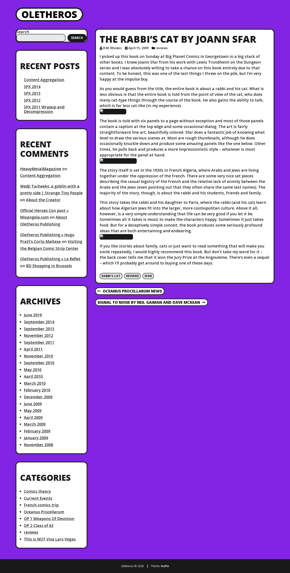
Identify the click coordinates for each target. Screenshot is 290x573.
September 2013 (39, 328)
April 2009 (33, 417)
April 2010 (33, 376)
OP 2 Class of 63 (38, 525)
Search (22, 31)
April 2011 (33, 349)
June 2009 (33, 403)
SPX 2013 (32, 93)
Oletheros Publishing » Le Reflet (50, 259)
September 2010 (39, 362)
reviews (31, 532)
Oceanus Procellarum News (129, 291)
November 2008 (38, 444)
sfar (148, 276)
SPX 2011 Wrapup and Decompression (44, 109)
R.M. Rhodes (112, 48)
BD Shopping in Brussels (49, 265)
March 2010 (35, 383)
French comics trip (41, 505)
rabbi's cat (111, 276)
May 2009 (32, 410)
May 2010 (32, 369)
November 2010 (38, 356)
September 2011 (39, 342)
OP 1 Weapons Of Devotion (49, 518)
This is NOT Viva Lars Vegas (50, 539)
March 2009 (35, 424)
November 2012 (38, 335)
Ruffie (165, 566)
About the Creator (43, 199)
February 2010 (37, 390)
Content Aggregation (44, 79)
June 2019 (33, 315)
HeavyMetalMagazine (40, 168)
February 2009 (37, 431)
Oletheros (49, 14)
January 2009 (36, 437)
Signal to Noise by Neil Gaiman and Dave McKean (148, 303)
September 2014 (39, 322)
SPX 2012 (32, 100)
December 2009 (38, 397)
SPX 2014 (32, 86)
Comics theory (37, 491)
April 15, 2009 (138, 48)
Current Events (38, 498)
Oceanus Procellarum (44, 512)
